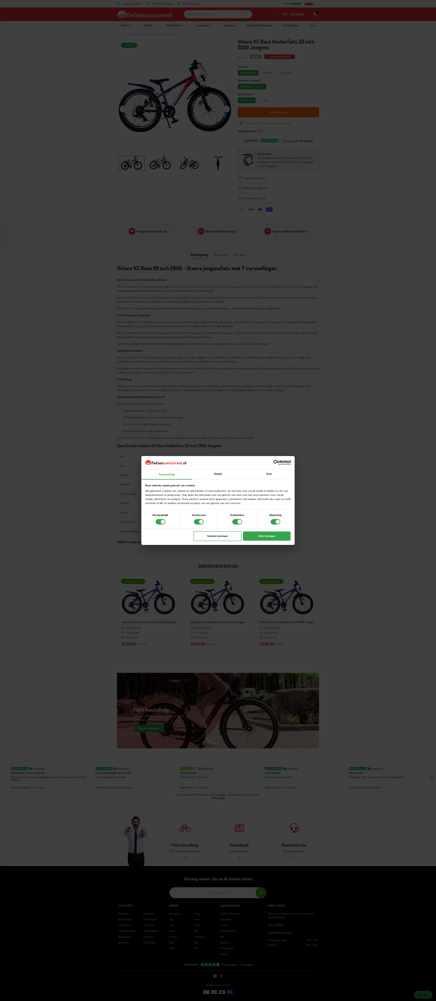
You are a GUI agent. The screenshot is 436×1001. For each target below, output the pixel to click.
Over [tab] (269, 473)
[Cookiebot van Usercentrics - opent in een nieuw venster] (276, 462)
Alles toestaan (266, 536)
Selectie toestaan (217, 536)
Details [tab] (218, 473)
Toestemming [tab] (167, 474)
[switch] (199, 522)
